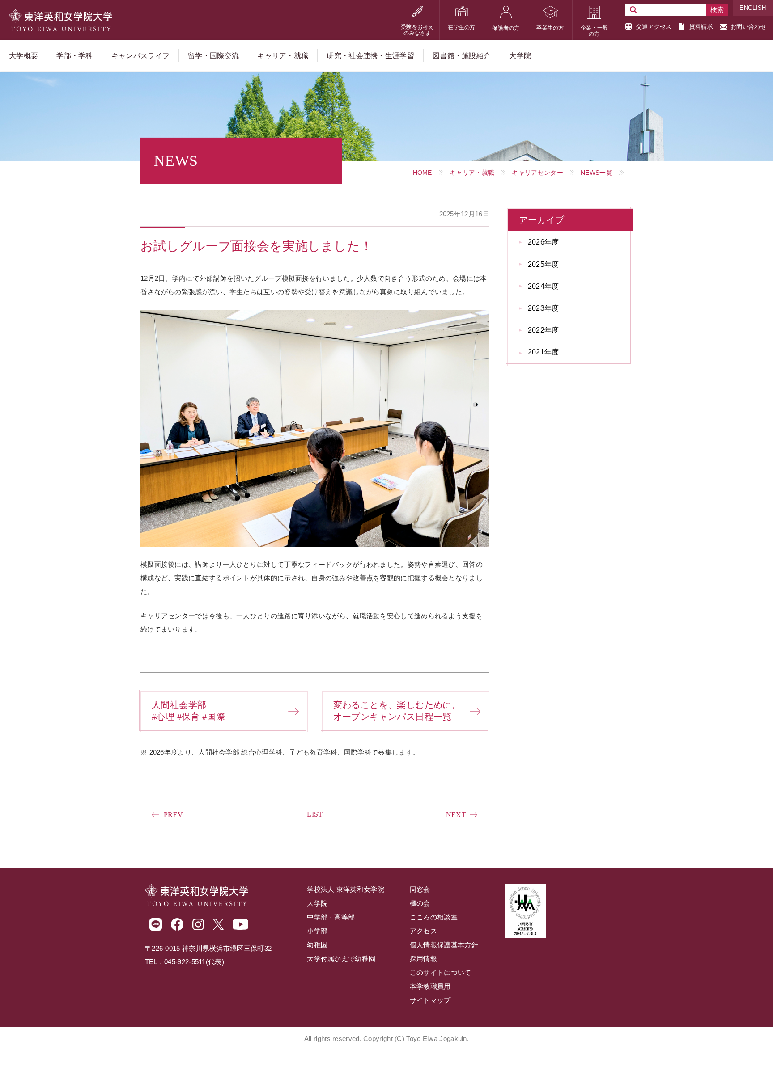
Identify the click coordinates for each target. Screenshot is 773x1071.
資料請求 (701, 26)
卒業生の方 (550, 28)
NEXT (456, 814)
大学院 (317, 903)
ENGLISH (752, 7)
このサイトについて (440, 972)
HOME (422, 172)
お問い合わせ (748, 26)
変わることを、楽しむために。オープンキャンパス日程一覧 (397, 710)
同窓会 (420, 889)
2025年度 (543, 264)
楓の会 (420, 903)
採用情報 (423, 958)
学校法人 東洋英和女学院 (345, 889)
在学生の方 (462, 27)
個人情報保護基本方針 (444, 945)
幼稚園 (317, 945)
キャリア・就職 (472, 172)
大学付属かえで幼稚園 (341, 958)
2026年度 (543, 242)
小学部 (317, 931)
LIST (315, 814)
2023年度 (543, 308)
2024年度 (543, 286)
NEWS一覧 (596, 172)
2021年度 (543, 352)
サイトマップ (430, 1000)
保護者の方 (506, 28)
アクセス (423, 931)
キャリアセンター (537, 172)
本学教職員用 (430, 986)
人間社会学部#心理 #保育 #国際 (188, 710)
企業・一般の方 (594, 31)
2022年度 (543, 330)
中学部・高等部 (331, 917)
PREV (173, 814)
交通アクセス (654, 26)
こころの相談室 (434, 917)
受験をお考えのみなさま (417, 30)
